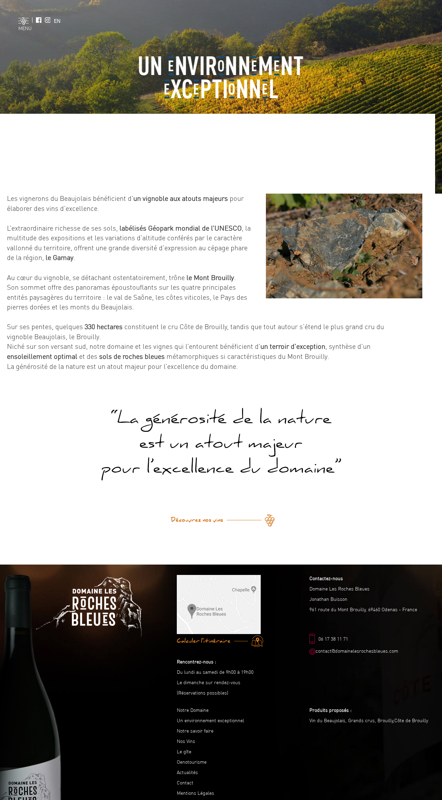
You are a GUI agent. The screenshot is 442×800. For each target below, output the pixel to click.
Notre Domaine (193, 710)
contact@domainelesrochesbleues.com (357, 651)
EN (57, 20)
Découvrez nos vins (197, 519)
